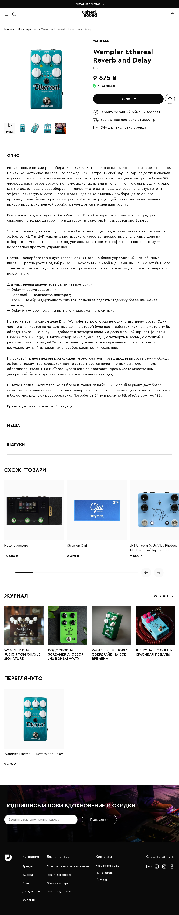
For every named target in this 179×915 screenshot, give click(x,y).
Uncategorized (27, 29)
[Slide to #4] (60, 128)
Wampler (101, 41)
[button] (146, 572)
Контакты (28, 900)
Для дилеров (31, 891)
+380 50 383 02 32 (107, 865)
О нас (26, 883)
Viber (103, 880)
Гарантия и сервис (59, 874)
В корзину (128, 98)
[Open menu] (6, 14)
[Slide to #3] (47, 128)
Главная (9, 29)
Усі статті (161, 596)
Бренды (27, 866)
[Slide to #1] (22, 128)
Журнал (27, 874)
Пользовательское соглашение (68, 866)
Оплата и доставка (59, 891)
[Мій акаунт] (165, 14)
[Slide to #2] (35, 128)
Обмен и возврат (58, 883)
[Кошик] (172, 14)
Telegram (106, 872)
